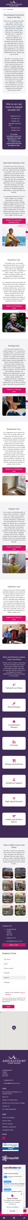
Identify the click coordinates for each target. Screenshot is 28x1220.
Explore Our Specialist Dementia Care (14, 221)
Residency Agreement (9, 1127)
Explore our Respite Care (14, 548)
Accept (12, 1211)
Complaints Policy (8, 1130)
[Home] (3, 1217)
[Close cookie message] (21, 1194)
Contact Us (5, 1106)
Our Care (10, 9)
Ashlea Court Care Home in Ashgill (13, 1103)
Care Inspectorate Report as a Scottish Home (12, 1093)
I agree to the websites (15, 993)
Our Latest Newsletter (9, 1109)
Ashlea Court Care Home (11, 1173)
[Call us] (24, 1217)
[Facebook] (3, 1139)
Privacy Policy (13, 999)
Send (8, 1006)
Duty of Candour (7, 1124)
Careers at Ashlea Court (10, 1100)
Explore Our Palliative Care (14, 618)
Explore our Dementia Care (14, 307)
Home (4, 9)
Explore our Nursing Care (14, 390)
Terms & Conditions (8, 1117)
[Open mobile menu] (14, 1217)
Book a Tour (14, 945)
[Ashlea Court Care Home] (14, 3)
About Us (5, 1097)
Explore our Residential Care (14, 470)
